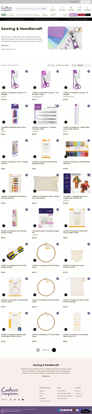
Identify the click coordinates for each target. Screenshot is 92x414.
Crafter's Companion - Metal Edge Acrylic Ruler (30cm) (76, 128)
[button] (43, 9)
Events (88, 14)
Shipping (41, 391)
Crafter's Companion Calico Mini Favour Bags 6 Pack (75, 232)
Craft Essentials (37, 15)
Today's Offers (72, 15)
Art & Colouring (45, 15)
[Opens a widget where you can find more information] (86, 411)
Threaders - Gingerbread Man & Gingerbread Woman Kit (75, 197)
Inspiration (65, 14)
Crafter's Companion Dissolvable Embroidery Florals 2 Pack (13, 335)
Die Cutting (12, 15)
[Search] (45, 9)
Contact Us (86, 2)
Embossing (19, 15)
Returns (41, 393)
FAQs (40, 396)
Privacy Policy (61, 391)
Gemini (7, 15)
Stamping (31, 15)
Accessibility (42, 398)
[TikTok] (19, 400)
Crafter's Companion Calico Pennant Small (73, 266)
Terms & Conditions (44, 401)
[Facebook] (11, 400)
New (3, 14)
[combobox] (31, 9)
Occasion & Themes (54, 15)
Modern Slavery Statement (65, 396)
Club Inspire (78, 396)
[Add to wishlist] (26, 71)
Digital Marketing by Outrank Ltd (11, 411)
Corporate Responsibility (64, 393)
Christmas (81, 14)
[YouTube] (23, 400)
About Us (78, 391)
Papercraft (25, 15)
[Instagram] (15, 400)
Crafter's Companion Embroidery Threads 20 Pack (13, 197)
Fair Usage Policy (62, 398)
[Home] (7, 9)
